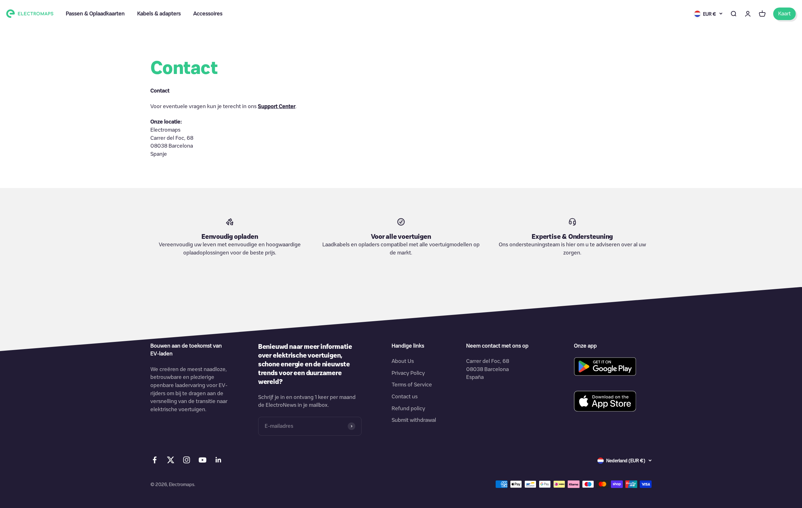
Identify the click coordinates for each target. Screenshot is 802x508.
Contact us (405, 396)
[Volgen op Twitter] (170, 461)
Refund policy (408, 408)
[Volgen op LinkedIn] (218, 460)
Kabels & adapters (159, 13)
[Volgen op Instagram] (186, 460)
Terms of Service (412, 384)
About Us (403, 361)
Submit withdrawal (414, 419)
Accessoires (207, 13)
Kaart (784, 13)
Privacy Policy (408, 372)
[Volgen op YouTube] (202, 460)
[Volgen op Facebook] (154, 460)
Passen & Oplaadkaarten (95, 13)
